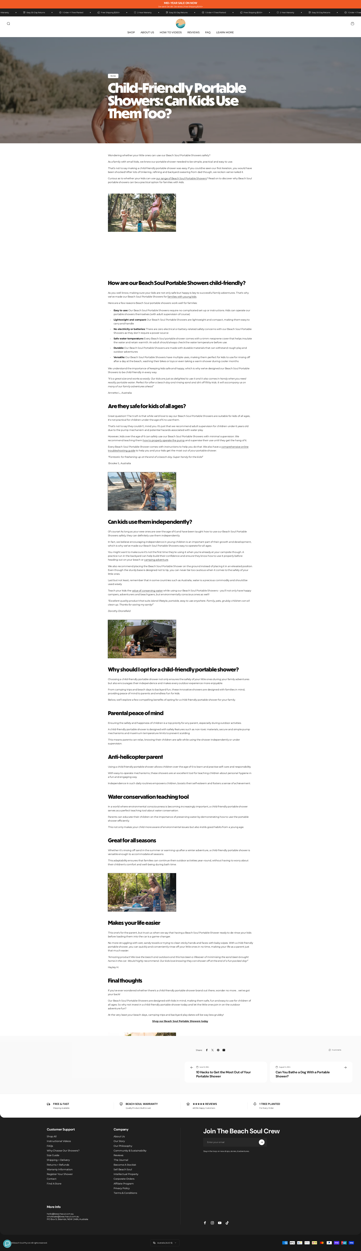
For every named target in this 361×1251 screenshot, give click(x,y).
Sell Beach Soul (123, 1169)
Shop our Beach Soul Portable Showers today (180, 1021)
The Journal (121, 1160)
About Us (119, 1136)
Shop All (52, 1136)
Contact (51, 1178)
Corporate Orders (124, 1178)
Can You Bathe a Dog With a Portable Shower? (303, 1074)
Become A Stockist (125, 1164)
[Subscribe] (262, 1142)
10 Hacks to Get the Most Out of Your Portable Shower (223, 1074)
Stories (113, 76)
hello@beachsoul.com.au (60, 1213)
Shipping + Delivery (58, 1160)
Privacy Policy (122, 1188)
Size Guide (53, 1155)
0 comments (336, 1050)
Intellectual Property (126, 1174)
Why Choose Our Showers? (63, 1150)
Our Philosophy (123, 1146)
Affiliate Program (124, 1183)
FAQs (50, 1146)
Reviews (118, 1155)
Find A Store (54, 1183)
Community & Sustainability (130, 1150)
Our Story (119, 1141)
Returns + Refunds (58, 1164)
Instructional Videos (59, 1141)
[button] (7, 1244)
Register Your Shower (60, 1174)
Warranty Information (60, 1169)
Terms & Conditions (125, 1193)
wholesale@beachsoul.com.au (63, 1216)
